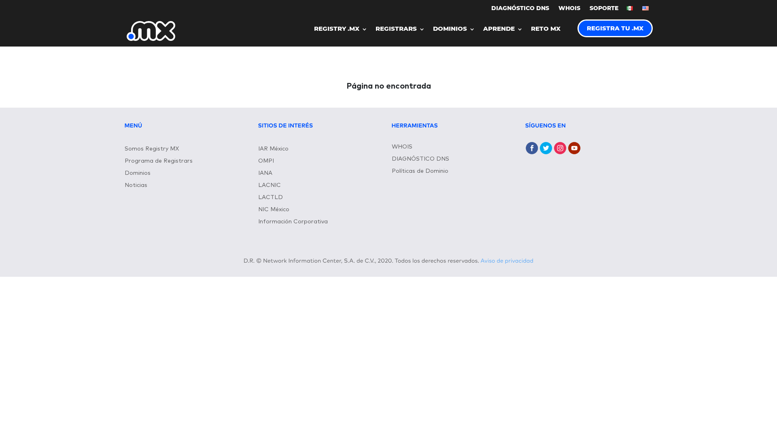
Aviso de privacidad (507, 261)
